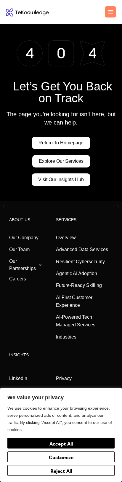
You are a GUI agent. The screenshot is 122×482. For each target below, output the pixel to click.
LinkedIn (18, 378)
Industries (66, 336)
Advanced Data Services (82, 249)
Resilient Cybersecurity (80, 261)
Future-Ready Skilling (79, 285)
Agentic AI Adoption (76, 273)
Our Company (23, 237)
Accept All (61, 444)
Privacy (64, 378)
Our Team (19, 249)
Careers (17, 278)
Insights (19, 354)
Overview (66, 237)
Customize (61, 458)
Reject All (61, 471)
